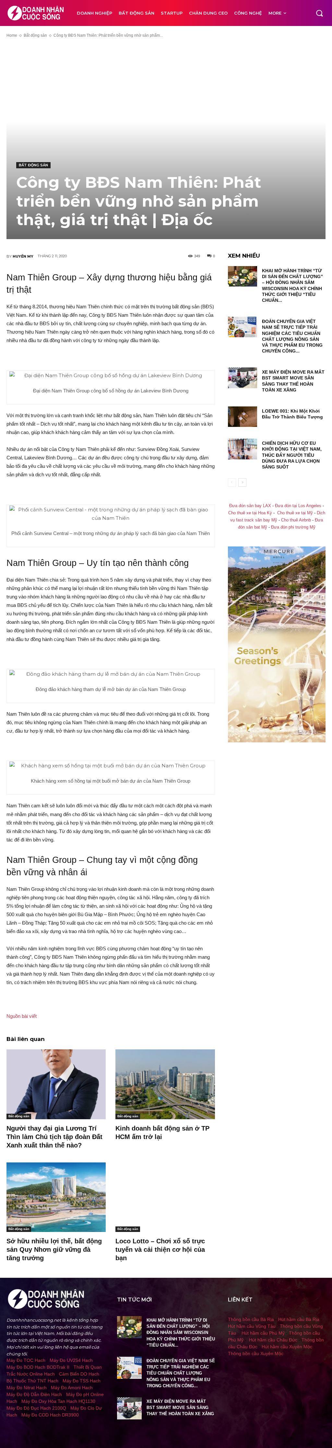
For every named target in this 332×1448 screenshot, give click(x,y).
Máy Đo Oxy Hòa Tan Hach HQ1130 (58, 1401)
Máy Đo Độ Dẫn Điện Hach (34, 1394)
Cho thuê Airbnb (296, 520)
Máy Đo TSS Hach (82, 1380)
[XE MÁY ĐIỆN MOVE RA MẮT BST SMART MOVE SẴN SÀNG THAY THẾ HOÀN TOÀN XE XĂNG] (242, 377)
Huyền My (23, 256)
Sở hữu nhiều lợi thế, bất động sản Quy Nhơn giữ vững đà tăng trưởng (54, 1249)
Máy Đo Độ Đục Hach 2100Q (36, 1408)
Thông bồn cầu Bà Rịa (251, 1319)
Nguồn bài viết (21, 1016)
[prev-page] (232, 482)
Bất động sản (35, 35)
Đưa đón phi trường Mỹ (293, 527)
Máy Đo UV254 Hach (71, 1360)
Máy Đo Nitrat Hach (26, 1387)
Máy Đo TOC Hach (25, 1360)
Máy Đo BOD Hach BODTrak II (37, 1367)
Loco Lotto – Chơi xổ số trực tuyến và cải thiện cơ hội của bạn (160, 1249)
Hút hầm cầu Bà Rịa (298, 1319)
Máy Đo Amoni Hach (72, 1387)
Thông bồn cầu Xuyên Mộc (255, 1353)
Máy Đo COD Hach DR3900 (50, 1414)
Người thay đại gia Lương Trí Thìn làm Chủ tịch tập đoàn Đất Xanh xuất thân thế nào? (54, 1137)
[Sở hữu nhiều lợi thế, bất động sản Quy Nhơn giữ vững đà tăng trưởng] (56, 1197)
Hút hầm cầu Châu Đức (273, 1339)
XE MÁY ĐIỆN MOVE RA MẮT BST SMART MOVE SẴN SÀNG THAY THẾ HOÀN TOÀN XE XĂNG (180, 1407)
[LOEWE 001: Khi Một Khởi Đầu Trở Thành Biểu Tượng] (242, 416)
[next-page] (242, 482)
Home (11, 35)
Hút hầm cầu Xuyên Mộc (287, 1346)
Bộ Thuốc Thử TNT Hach (32, 1380)
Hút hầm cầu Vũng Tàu (252, 1326)
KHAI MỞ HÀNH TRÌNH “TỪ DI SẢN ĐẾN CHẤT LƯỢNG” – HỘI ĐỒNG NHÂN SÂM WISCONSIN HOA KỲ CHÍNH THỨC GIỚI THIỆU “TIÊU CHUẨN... (181, 1333)
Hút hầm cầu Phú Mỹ (263, 1333)
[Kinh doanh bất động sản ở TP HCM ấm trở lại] (165, 1084)
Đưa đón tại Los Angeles (298, 506)
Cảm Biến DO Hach (79, 1374)
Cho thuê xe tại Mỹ (295, 513)
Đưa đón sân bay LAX (250, 506)
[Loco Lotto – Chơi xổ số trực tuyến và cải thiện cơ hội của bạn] (165, 1197)
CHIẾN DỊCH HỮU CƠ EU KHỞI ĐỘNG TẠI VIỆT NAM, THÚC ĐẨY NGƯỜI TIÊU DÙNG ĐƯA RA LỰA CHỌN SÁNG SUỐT (292, 455)
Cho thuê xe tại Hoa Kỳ (250, 513)
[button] (319, 13)
